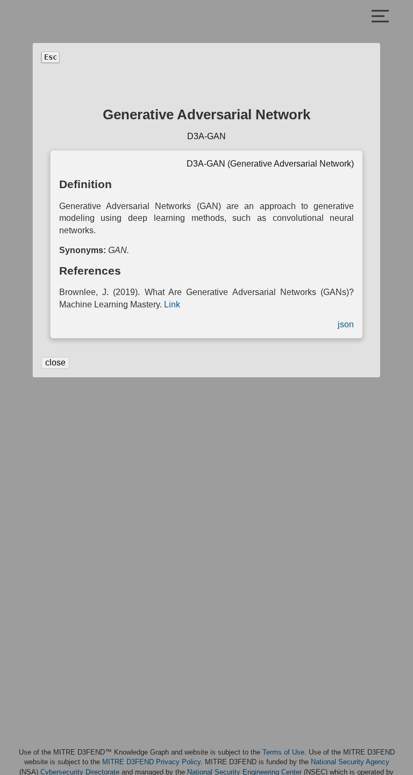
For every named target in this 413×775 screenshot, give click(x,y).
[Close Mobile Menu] (380, 17)
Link (172, 304)
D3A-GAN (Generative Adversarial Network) (270, 163)
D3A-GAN (206, 136)
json (346, 324)
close (55, 362)
